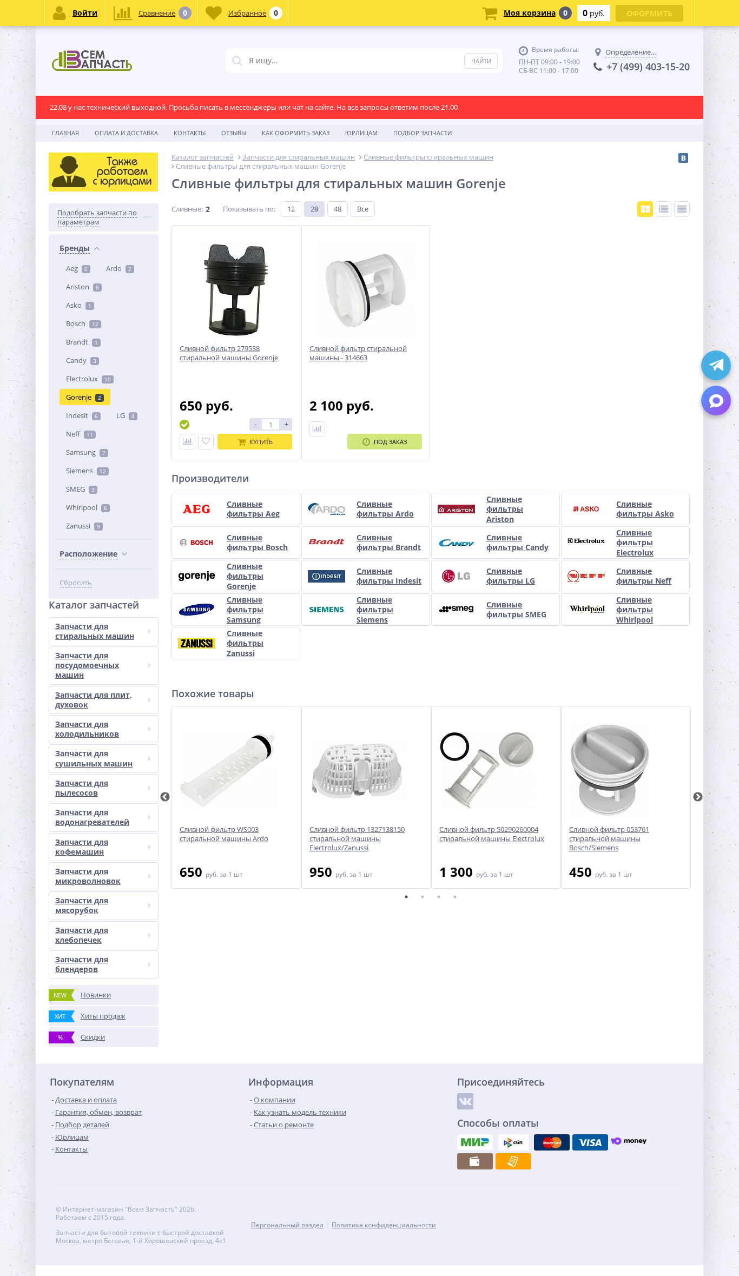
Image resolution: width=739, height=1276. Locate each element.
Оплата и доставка (126, 133)
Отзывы (233, 133)
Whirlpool (86, 507)
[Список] (663, 209)
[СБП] (513, 1142)
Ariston (82, 287)
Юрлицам (361, 133)
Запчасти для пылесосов (81, 788)
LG (125, 415)
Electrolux (88, 379)
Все (362, 209)
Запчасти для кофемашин (81, 847)
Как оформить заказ (295, 133)
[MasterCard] (552, 1142)
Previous (165, 797)
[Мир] (475, 1142)
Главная (65, 133)
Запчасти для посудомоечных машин (87, 665)
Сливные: (187, 209)
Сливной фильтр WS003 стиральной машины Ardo (224, 834)
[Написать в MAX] (716, 400)
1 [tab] (406, 896)
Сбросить (76, 582)
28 (314, 209)
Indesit (82, 415)
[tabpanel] (236, 797)
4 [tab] (455, 896)
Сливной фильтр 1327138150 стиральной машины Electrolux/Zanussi (357, 838)
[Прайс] (682, 209)
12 (291, 209)
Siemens (86, 470)
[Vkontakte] (465, 1101)
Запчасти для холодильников (87, 729)
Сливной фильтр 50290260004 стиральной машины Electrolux (491, 834)
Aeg (77, 268)
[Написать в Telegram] (716, 365)
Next (697, 797)
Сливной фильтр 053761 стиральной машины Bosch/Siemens (609, 838)
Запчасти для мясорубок (81, 905)
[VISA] (590, 1142)
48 (337, 209)
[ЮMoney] (628, 1142)
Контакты (190, 133)
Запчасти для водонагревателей (92, 817)
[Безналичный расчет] (513, 1161)
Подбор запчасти (422, 133)
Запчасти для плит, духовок (93, 700)
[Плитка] (645, 209)
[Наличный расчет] (475, 1161)
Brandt (82, 342)
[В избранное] (206, 441)
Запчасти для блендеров (81, 964)
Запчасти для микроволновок (88, 876)
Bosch (82, 323)
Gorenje (83, 397)
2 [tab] (422, 896)
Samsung (85, 452)
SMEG (80, 489)
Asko (78, 305)
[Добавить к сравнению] (187, 441)
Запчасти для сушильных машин (94, 758)
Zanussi (83, 526)
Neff (79, 434)
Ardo (118, 268)
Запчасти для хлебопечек (81, 935)
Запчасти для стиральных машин (94, 631)
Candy (81, 360)
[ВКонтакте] (683, 158)
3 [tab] (438, 896)
